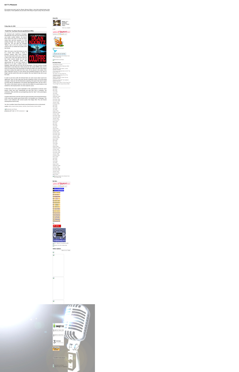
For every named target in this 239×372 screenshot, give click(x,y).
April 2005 (55, 89)
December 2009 (56, 170)
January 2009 (56, 153)
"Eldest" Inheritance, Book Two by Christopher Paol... (60, 78)
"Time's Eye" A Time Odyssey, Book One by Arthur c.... (61, 66)
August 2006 (55, 111)
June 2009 (55, 161)
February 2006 (56, 103)
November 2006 (56, 115)
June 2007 (55, 125)
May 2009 (55, 159)
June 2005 (55, 91)
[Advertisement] (27, 19)
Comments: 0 (21, 111)
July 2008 (55, 145)
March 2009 (55, 156)
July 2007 (55, 127)
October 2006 (56, 114)
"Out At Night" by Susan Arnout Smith (61, 83)
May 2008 (55, 142)
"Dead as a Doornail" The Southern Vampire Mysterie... (61, 80)
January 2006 (56, 102)
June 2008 (55, 143)
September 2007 (56, 130)
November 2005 (56, 99)
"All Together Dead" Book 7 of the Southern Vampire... (60, 69)
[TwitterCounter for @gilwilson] (60, 366)
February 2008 (56, 137)
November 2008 (56, 150)
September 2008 (56, 147)
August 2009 (55, 164)
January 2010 (56, 171)
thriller (39, 106)
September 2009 (56, 165)
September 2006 (56, 112)
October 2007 (56, 131)
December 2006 (56, 117)
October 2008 (56, 149)
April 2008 (55, 140)
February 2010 (56, 173)
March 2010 (55, 174)
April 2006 (55, 105)
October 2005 (56, 97)
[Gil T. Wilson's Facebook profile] (60, 243)
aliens (10, 106)
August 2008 (55, 146)
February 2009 (56, 155)
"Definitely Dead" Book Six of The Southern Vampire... (60, 75)
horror (35, 106)
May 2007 (55, 124)
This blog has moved (57, 64)
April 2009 (55, 158)
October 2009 (56, 167)
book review (15, 106)
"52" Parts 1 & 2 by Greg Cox (59, 73)
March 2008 (55, 139)
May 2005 (55, 90)
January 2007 (56, 118)
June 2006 (55, 108)
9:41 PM (16, 111)
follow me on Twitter (66, 250)
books (20, 106)
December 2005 (56, 100)
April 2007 (55, 122)
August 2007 (55, 128)
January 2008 (56, 136)
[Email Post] (26, 111)
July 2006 (55, 109)
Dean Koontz (30, 106)
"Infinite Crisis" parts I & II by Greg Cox (61, 82)
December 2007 (56, 134)
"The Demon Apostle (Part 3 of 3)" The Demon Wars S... (61, 71)
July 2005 (55, 93)
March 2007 (55, 121)
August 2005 (55, 94)
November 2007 (56, 133)
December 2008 (56, 152)
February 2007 (56, 119)
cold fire (24, 106)
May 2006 (55, 106)
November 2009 (56, 168)
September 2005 (56, 96)
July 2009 (55, 162)
